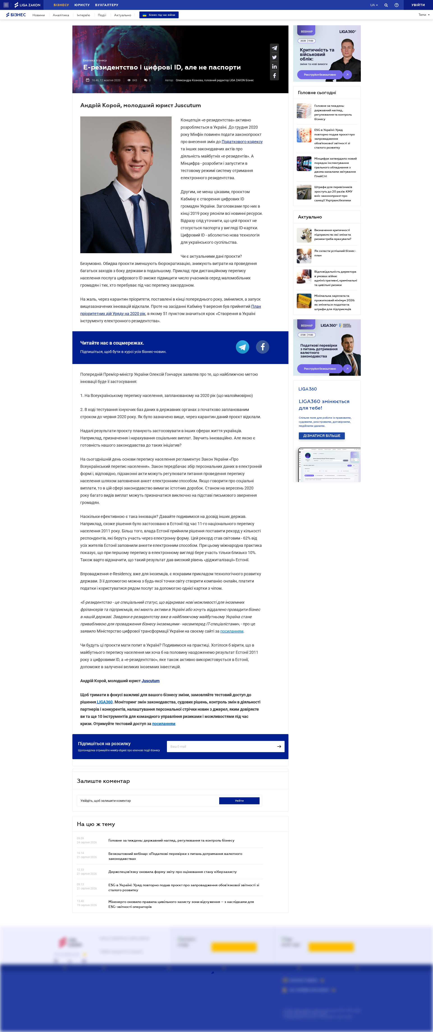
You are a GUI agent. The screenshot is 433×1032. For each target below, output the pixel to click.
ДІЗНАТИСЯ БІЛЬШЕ (321, 436)
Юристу (82, 5)
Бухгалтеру (106, 5)
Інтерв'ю (83, 15)
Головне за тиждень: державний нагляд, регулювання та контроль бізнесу (171, 840)
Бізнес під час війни (161, 14)
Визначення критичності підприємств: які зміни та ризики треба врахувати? (332, 234)
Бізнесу (61, 5)
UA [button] (372, 5)
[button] (6, 5)
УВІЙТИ (239, 800)
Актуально (122, 15)
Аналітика (61, 15)
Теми (422, 14)
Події (102, 15)
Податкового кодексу (242, 141)
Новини (38, 15)
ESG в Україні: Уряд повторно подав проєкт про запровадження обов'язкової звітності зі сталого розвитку (334, 138)
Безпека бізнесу (95, 60)
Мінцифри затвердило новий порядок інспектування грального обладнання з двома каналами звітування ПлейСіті (335, 167)
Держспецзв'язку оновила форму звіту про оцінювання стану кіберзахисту (172, 872)
